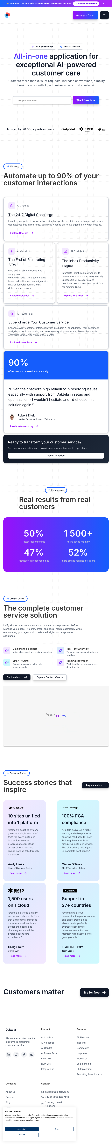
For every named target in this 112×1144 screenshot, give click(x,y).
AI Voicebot (47, 1042)
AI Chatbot (47, 1037)
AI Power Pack (49, 1053)
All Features (83, 1037)
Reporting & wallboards (89, 1074)
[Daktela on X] (16, 1055)
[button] (104, 15)
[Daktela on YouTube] (32, 1055)
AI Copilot (46, 1047)
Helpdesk (82, 1053)
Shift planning (84, 1069)
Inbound (81, 1042)
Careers (10, 1097)
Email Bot (46, 1058)
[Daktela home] (7, 15)
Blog (8, 1102)
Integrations (47, 1069)
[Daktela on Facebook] (24, 1055)
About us (10, 1091)
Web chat (82, 1058)
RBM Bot (45, 1063)
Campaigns (83, 1047)
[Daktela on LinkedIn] (9, 1055)
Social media (84, 1063)
